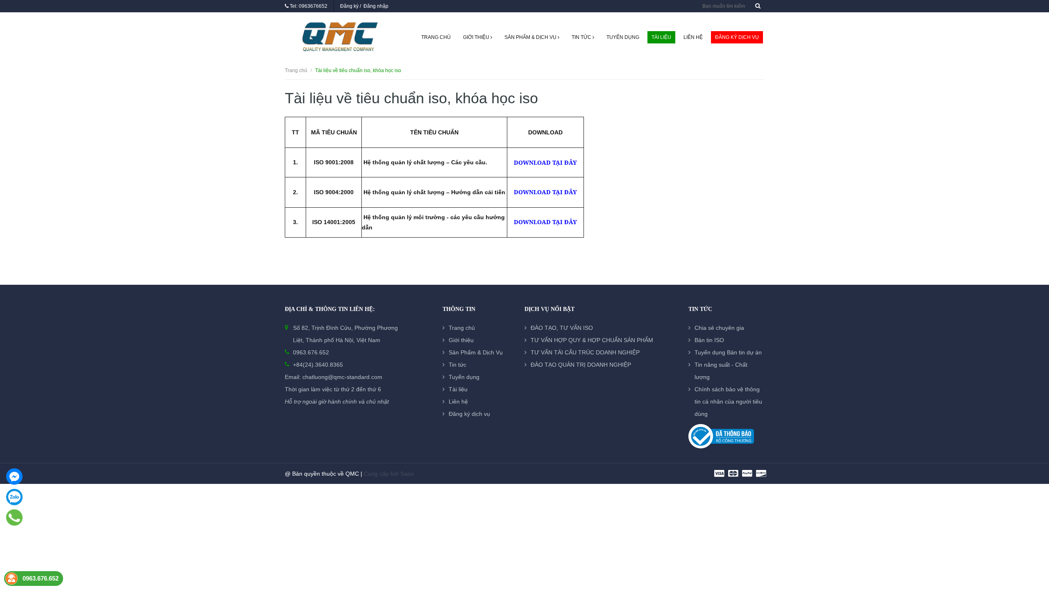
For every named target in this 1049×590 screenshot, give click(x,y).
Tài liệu (661, 37)
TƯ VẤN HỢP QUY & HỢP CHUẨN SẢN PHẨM (592, 340)
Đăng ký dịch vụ (737, 37)
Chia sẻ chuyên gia (719, 327)
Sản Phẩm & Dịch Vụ (531, 37)
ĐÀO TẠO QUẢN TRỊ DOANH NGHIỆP (581, 364)
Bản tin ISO (709, 340)
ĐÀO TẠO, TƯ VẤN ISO (562, 327)
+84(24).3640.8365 (318, 364)
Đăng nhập (375, 6)
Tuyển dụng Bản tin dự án (728, 352)
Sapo (407, 473)
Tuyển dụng (622, 37)
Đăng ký (349, 6)
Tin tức (582, 37)
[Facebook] (14, 476)
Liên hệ (693, 37)
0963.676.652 (311, 352)
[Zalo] (14, 497)
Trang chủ (436, 37)
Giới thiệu (476, 37)
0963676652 (313, 6)
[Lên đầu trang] (1032, 539)
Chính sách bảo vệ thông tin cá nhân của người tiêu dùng (728, 401)
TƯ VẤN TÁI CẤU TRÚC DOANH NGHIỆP (585, 352)
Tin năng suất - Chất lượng (721, 370)
